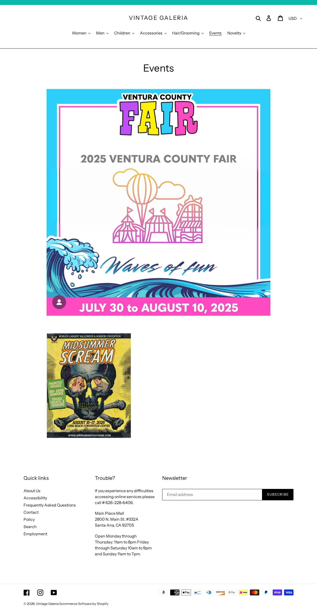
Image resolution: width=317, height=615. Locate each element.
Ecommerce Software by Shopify (83, 604)
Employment (35, 533)
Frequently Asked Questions (50, 505)
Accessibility (35, 497)
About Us (32, 490)
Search (30, 526)
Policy (29, 519)
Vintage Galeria (158, 18)
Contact (31, 512)
